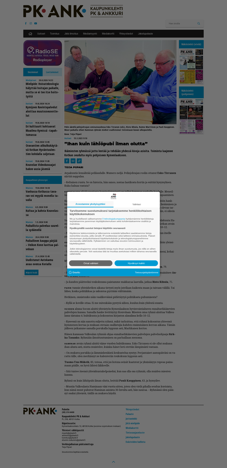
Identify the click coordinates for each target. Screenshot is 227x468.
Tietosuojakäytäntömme (146, 272)
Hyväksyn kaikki (136, 263)
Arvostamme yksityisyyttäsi (90, 204)
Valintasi (136, 204)
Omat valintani (91, 263)
